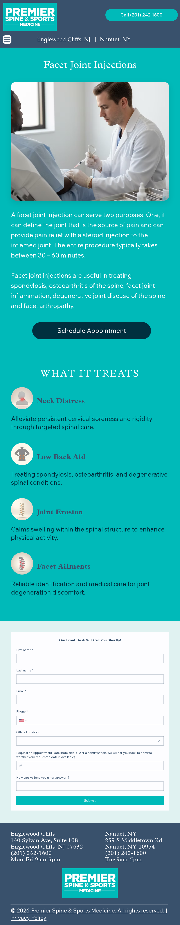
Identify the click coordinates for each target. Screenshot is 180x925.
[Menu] (7, 39)
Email (21, 691)
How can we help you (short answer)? (42, 778)
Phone (22, 711)
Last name (24, 670)
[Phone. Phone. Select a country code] (23, 720)
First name (24, 650)
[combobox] (90, 740)
